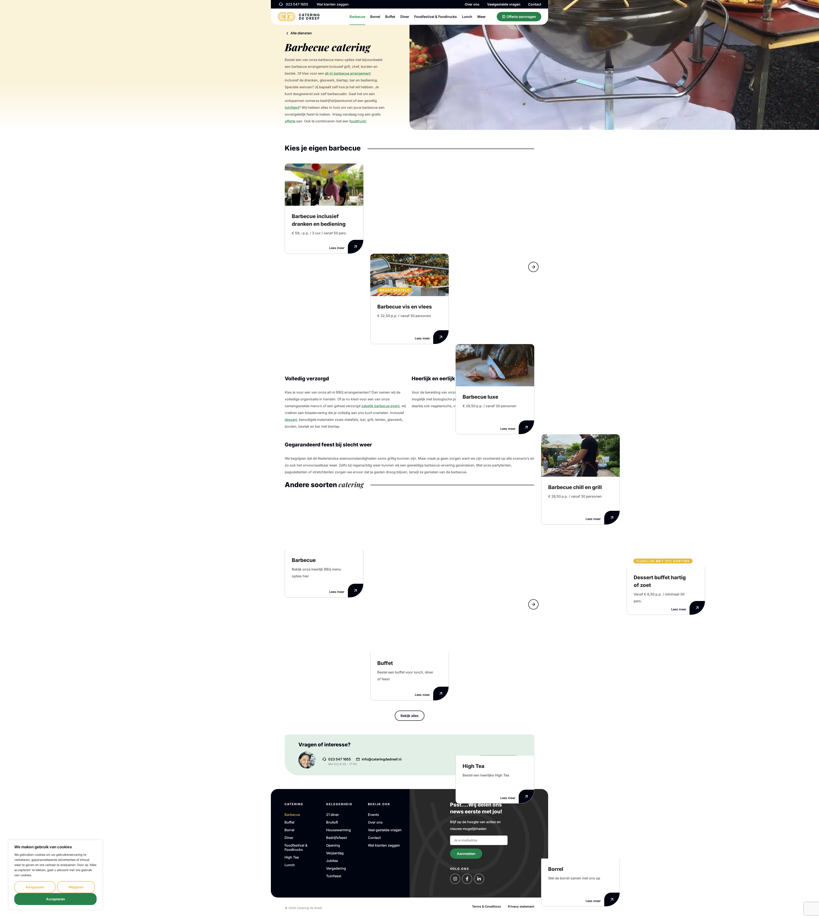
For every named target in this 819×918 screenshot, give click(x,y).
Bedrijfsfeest (336, 837)
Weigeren (76, 887)
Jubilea (332, 861)
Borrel (375, 16)
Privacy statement (521, 906)
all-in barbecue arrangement (348, 73)
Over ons (472, 4)
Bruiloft (332, 822)
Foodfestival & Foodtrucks (435, 16)
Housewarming (338, 830)
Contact (534, 4)
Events (373, 814)
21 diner (332, 814)
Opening (333, 845)
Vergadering (336, 868)
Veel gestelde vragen (385, 830)
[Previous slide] (533, 255)
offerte (290, 121)
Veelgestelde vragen (503, 4)
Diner (404, 16)
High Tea (292, 857)
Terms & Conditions (486, 906)
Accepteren (55, 899)
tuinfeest (292, 107)
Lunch (467, 16)
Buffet (390, 16)
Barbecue (357, 16)
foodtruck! (357, 121)
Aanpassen (35, 887)
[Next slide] (533, 267)
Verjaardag (335, 853)
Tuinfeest (333, 876)
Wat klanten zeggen (384, 845)
